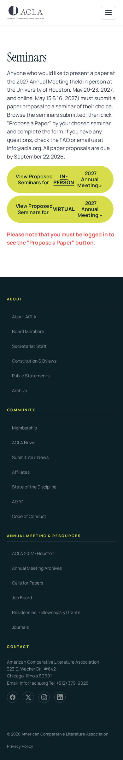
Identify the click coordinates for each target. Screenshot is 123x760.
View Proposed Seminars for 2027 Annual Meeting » (59, 179)
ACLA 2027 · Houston (33, 553)
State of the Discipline (34, 487)
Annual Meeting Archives (37, 568)
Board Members (28, 331)
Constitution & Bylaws (34, 361)
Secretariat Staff (29, 346)
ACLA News (23, 442)
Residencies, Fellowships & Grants (46, 612)
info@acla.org (24, 148)
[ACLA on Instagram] (44, 697)
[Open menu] (108, 12)
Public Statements (31, 376)
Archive (19, 390)
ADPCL (19, 501)
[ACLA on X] (28, 697)
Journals (20, 627)
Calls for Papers (27, 583)
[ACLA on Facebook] (12, 697)
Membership (24, 428)
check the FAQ (52, 139)
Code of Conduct (29, 516)
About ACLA (24, 317)
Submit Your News (30, 457)
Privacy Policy (20, 746)
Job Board (22, 598)
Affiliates (21, 472)
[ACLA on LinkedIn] (60, 697)
